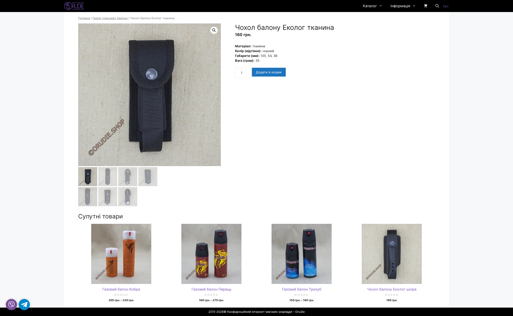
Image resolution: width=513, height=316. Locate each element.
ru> (446, 6)
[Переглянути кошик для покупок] (425, 6)
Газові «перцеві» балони (110, 18)
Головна (84, 18)
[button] (437, 6)
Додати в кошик (269, 72)
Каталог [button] (370, 6)
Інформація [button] (400, 6)
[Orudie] (74, 6)
